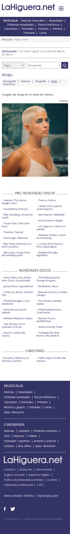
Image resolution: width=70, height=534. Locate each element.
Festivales (27, 28)
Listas (43, 33)
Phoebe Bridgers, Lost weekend (16, 302)
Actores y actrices (45, 441)
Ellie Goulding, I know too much (17, 216)
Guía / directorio (14, 412)
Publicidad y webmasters (19, 485)
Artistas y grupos (14, 407)
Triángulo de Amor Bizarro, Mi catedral (48, 334)
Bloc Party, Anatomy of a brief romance (16, 245)
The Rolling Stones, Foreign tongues (49, 279)
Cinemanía (14, 424)
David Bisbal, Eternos (16, 209)
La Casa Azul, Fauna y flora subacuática (50, 245)
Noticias (25, 81)
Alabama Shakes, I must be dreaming (51, 236)
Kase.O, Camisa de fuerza (13, 334)
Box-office (24, 446)
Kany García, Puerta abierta (14, 311)
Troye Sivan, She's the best (15, 225)
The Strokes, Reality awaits (49, 302)
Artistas (57, 28)
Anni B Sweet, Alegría (50, 220)
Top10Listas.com (47, 495)
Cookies (52, 480)
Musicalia (7, 39)
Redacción (25, 469)
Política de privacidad (17, 480)
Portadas (29, 33)
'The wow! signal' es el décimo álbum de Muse (33, 52)
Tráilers (32, 436)
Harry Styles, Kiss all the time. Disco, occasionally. (16, 279)
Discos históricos (49, 24)
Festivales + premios (17, 441)
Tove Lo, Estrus (47, 200)
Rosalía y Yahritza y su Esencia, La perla (15, 359)
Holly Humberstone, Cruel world (49, 311)
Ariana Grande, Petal (50, 327)
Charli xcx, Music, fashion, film (17, 293)
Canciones (10, 28)
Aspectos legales (39, 475)
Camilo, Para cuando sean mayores (49, 207)
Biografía (41, 81)
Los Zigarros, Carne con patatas (51, 227)
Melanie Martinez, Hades (18, 318)
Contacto (10, 469)
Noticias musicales (33, 20)
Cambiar (37, 480)
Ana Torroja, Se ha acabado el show (13, 325)
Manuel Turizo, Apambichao (46, 320)
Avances (19, 436)
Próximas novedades (20, 24)
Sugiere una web (14, 475)
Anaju (18, 39)
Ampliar (63, 101)
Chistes (28, 495)
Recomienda (44, 469)
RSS (41, 485)
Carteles (9, 446)
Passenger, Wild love (16, 238)
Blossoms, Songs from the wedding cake (16, 254)
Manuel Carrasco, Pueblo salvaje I (52, 293)
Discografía (9, 81)
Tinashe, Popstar (13, 232)
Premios (43, 28)
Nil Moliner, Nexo (48, 286)
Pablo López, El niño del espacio (51, 359)
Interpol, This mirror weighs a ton (14, 201)
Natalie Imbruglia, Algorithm (47, 254)
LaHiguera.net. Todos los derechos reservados (33, 519)
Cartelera (24, 431)
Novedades (56, 20)
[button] (61, 8)
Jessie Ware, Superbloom (18, 286)
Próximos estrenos (45, 431)
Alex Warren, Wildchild (51, 214)
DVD (7, 436)
